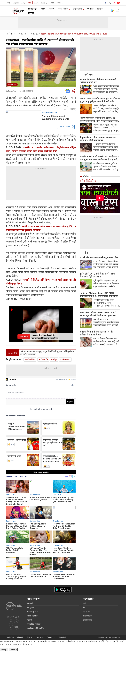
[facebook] (105, 3)
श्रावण (43, 8)
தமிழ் (23, 3)
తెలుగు (36, 3)
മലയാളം (44, 3)
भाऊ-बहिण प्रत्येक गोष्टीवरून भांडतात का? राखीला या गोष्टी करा (98, 81)
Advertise (30, 637)
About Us (20, 637)
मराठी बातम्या (11, 33)
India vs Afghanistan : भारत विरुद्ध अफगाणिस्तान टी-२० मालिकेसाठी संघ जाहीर (99, 294)
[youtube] (118, 3)
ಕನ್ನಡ (52, 3)
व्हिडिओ (100, 8)
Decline (13, 649)
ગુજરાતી (60, 3)
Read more (24, 336)
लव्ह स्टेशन (86, 611)
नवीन (85, 252)
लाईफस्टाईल (77, 8)
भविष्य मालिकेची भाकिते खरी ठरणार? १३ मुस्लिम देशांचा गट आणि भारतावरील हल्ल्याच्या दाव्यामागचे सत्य (100, 119)
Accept (4, 649)
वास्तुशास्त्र (30, 607)
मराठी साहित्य (87, 615)
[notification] (117, 10)
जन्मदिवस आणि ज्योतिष (35, 628)
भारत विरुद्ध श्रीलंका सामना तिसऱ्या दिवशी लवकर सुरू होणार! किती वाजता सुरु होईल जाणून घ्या (98, 314)
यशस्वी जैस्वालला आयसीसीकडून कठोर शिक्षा (99, 257)
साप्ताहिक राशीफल (33, 624)
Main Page (11, 637)
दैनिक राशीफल (32, 615)
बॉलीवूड (54, 359)
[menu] (8, 10)
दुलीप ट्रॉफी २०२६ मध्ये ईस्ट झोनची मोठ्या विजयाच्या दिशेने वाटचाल (97, 275)
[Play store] (112, 10)
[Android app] (63, 589)
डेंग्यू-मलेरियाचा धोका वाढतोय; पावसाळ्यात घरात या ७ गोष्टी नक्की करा (98, 139)
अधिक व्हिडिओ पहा (88, 180)
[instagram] (114, 3)
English (16, 3)
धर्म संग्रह (90, 8)
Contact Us (51, 637)
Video (86, 176)
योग (84, 607)
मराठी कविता (87, 620)
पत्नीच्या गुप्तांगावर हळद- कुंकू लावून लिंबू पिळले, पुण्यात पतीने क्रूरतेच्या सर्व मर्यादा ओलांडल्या (47, 353)
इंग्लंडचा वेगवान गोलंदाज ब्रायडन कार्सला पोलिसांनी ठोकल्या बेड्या (97, 333)
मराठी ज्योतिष (63, 8)
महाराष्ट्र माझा (32, 8)
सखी (84, 603)
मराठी (29, 3)
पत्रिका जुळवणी (32, 611)
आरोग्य (51, 8)
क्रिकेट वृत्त (34, 33)
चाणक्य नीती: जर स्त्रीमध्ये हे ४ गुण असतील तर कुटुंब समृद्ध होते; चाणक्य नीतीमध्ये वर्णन (100, 100)
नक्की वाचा (88, 74)
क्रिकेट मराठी (23, 33)
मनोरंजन (31, 13)
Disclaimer (40, 637)
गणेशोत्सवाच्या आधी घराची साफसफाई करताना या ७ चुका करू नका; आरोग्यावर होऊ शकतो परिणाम (100, 158)
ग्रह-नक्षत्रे (30, 603)
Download (12, 84)
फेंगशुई (29, 620)
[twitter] (110, 3)
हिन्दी (8, 3)
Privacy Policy (63, 637)
